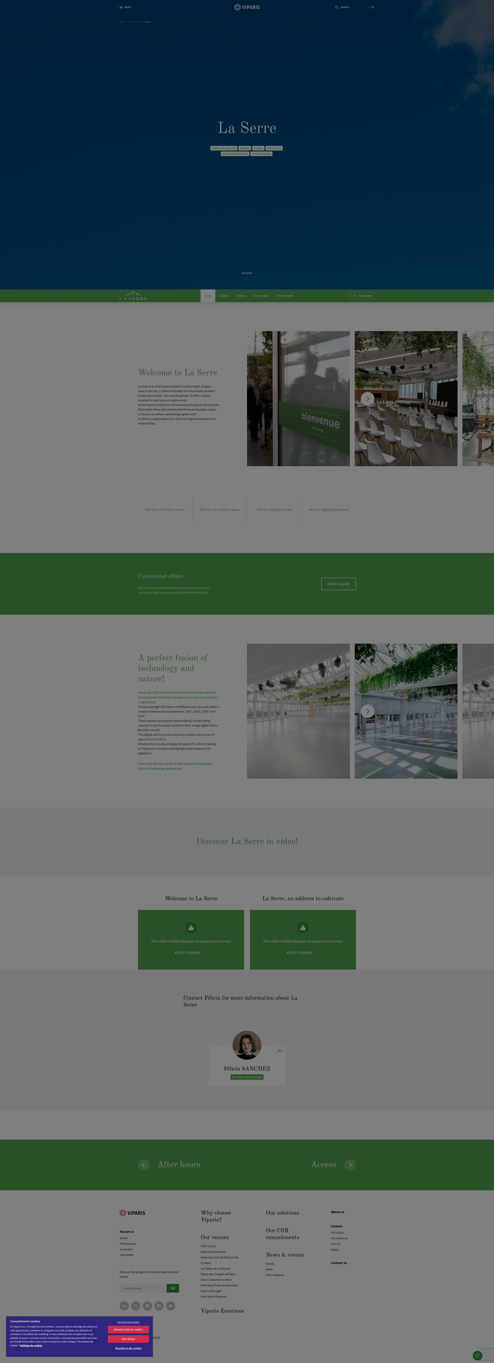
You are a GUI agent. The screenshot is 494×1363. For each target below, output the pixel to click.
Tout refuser (128, 1339)
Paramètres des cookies (128, 1348)
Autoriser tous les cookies (128, 1329)
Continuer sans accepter (128, 1322)
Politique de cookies (31, 1345)
